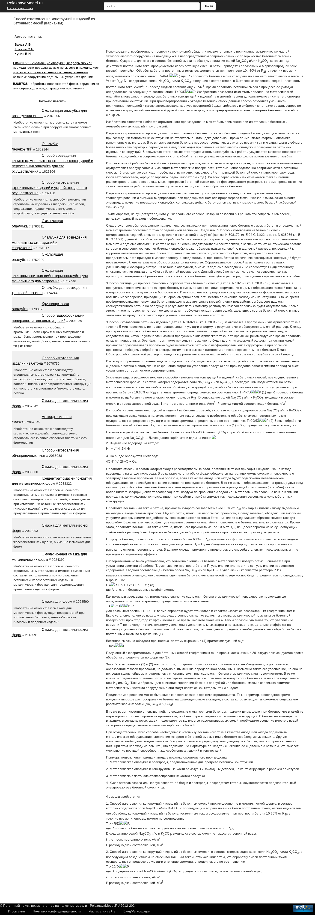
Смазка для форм (57, 601)
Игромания (16, 911)
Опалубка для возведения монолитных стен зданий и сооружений (49, 242)
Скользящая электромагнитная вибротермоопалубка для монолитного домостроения (50, 276)
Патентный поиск (20, 8)
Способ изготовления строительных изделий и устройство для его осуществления (49, 187)
